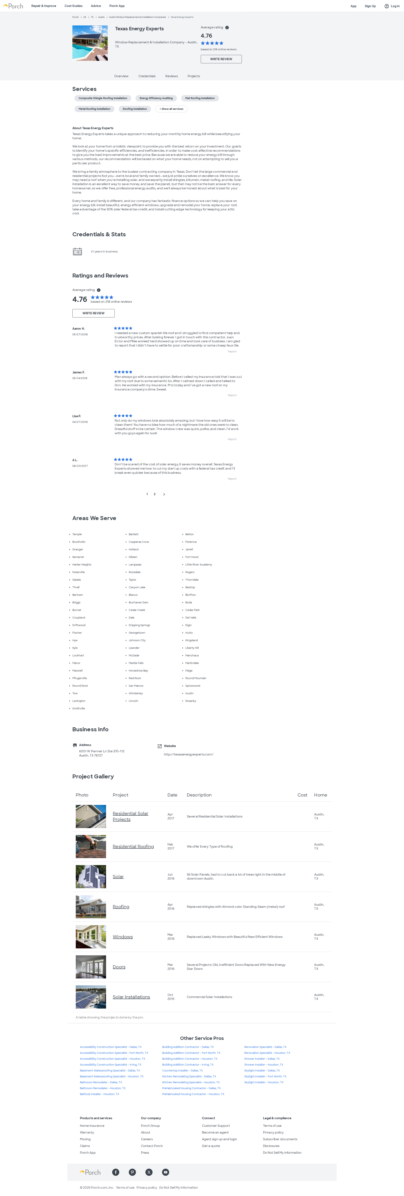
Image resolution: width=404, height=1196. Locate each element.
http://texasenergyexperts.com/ (188, 754)
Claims (85, 1146)
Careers (147, 1139)
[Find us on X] (149, 1172)
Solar (118, 876)
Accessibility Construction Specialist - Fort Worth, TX (114, 1053)
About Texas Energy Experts (93, 128)
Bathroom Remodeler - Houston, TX (103, 1088)
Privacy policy (273, 1132)
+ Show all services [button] (171, 109)
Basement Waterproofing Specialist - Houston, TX (112, 1076)
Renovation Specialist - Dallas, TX (265, 1047)
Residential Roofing (133, 846)
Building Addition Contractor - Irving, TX (188, 1064)
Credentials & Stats (99, 234)
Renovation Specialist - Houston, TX (267, 1053)
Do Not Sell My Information (282, 1153)
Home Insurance (92, 1126)
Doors (119, 967)
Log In (392, 6)
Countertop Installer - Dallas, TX (182, 1070)
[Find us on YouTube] (165, 1172)
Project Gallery (93, 776)
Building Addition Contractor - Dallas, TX (188, 1047)
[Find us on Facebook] (115, 1172)
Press (145, 1153)
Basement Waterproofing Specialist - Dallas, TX (110, 1070)
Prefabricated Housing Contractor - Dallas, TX (191, 1088)
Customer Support (216, 1126)
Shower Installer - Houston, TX (263, 1064)
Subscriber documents (280, 1139)
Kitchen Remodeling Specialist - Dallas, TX (189, 1076)
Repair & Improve (43, 6)
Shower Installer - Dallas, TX (262, 1059)
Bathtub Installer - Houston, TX (99, 1094)
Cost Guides (73, 6)
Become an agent (215, 1132)
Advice (96, 6)
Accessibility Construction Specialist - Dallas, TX (111, 1047)
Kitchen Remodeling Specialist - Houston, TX (191, 1082)
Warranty (87, 1132)
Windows (123, 937)
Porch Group (150, 1126)
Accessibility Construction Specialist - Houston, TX (112, 1059)
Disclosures (271, 1146)
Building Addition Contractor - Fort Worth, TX (191, 1053)
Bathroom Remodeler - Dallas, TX (101, 1082)
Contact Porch (152, 1146)
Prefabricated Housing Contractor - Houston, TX (193, 1094)
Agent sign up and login (219, 1139)
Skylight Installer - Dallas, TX (262, 1070)
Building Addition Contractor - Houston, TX (189, 1059)
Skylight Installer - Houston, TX (263, 1082)
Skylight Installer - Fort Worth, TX (265, 1076)
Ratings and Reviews (100, 275)
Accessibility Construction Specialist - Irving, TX (110, 1064)
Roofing (121, 906)
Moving (85, 1139)
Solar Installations (131, 997)
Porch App (117, 6)
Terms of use (272, 1126)
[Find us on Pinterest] (132, 1172)
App (353, 6)
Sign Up (370, 6)
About (145, 1132)
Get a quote (211, 1146)
